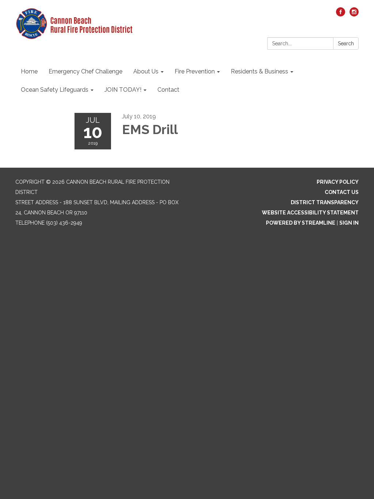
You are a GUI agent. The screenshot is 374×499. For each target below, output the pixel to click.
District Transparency (325, 202)
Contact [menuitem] (168, 89)
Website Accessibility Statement (310, 213)
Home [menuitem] (29, 71)
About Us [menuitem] (146, 71)
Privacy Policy (338, 182)
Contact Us (342, 192)
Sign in (349, 223)
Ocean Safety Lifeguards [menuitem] (54, 89)
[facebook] (340, 14)
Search (346, 43)
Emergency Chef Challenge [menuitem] (85, 71)
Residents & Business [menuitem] (259, 71)
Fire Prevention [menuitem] (195, 71)
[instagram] (354, 14)
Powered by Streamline (300, 223)
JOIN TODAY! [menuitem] (122, 89)
